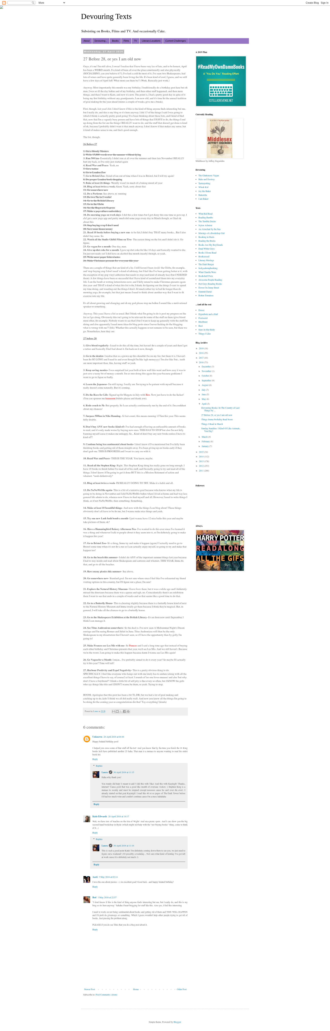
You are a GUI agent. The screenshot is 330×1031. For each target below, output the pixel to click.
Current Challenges (175, 41)
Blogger (177, 1021)
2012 (201, 465)
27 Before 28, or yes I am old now (216, 414)
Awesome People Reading (210, 279)
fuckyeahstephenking (208, 268)
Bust (200, 325)
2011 (201, 470)
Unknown (97, 736)
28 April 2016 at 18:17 (118, 816)
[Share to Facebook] (124, 711)
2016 (201, 362)
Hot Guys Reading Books (210, 283)
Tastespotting (204, 183)
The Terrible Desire (207, 221)
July (204, 389)
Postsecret (203, 317)
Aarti (95, 877)
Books (115, 41)
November (207, 371)
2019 (201, 348)
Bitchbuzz (202, 321)
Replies (99, 765)
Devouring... (101, 41)
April (204, 403)
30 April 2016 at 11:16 (123, 845)
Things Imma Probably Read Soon (217, 419)
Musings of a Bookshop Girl (211, 233)
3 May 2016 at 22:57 (107, 897)
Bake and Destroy (206, 179)
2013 (201, 461)
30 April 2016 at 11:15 (123, 772)
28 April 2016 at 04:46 (114, 736)
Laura (105, 772)
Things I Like (204, 333)
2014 (201, 456)
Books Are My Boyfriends (210, 244)
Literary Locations (151, 41)
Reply (95, 758)
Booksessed (203, 256)
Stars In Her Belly (206, 329)
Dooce (201, 310)
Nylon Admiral (205, 225)
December (206, 366)
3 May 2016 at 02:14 (108, 876)
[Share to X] (121, 711)
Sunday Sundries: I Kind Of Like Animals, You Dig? (220, 429)
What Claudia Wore (207, 272)
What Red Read (205, 213)
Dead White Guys (206, 248)
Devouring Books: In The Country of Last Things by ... (220, 409)
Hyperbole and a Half (208, 314)
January (205, 446)
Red (94, 897)
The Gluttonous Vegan (208, 175)
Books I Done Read (207, 252)
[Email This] (114, 711)
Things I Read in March (212, 423)
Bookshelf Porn (205, 275)
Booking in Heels (206, 236)
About (86, 41)
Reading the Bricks (207, 240)
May (204, 398)
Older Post (182, 989)
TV (135, 41)
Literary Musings (206, 260)
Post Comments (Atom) (106, 994)
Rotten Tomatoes (206, 295)
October (205, 375)
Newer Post (89, 989)
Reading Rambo (205, 217)
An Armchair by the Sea (209, 229)
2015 (201, 451)
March (205, 436)
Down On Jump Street (208, 287)
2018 (201, 352)
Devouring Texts (106, 16)
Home (136, 989)
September (207, 380)
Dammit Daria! (205, 291)
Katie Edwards (99, 816)
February (206, 441)
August (205, 384)
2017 (201, 357)
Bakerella (202, 194)
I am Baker (203, 198)
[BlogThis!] (117, 711)
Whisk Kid (203, 187)
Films (126, 41)
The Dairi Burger (206, 264)
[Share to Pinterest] (128, 711)
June (204, 394)
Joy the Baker (204, 191)
